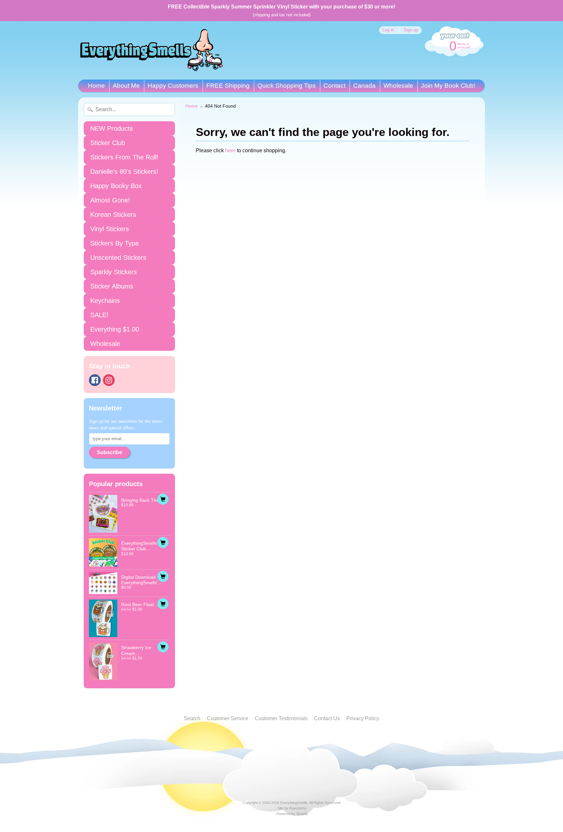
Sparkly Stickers (113, 271)
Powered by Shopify (292, 814)
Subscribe (109, 452)
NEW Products (111, 128)
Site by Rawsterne (292, 808)
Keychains (105, 300)
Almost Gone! (110, 200)
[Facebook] (95, 380)
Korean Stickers (113, 214)
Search (192, 718)
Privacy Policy (362, 718)
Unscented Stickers (118, 257)
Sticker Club (107, 142)
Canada (364, 85)
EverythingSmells (294, 803)
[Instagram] (109, 380)
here (230, 150)
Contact (334, 85)
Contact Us (327, 718)
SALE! (99, 315)
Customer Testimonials (281, 718)
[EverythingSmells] (151, 50)
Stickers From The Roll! (124, 157)
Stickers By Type (114, 243)
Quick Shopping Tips (286, 85)
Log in (388, 30)
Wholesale (398, 85)
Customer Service (227, 718)
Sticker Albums (111, 286)
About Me (126, 85)
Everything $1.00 (114, 329)
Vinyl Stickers (109, 228)
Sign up (411, 30)
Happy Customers (173, 85)
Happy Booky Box (116, 185)
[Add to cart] (162, 499)
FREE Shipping (228, 85)
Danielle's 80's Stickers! (124, 171)
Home (96, 85)
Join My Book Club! (448, 85)
